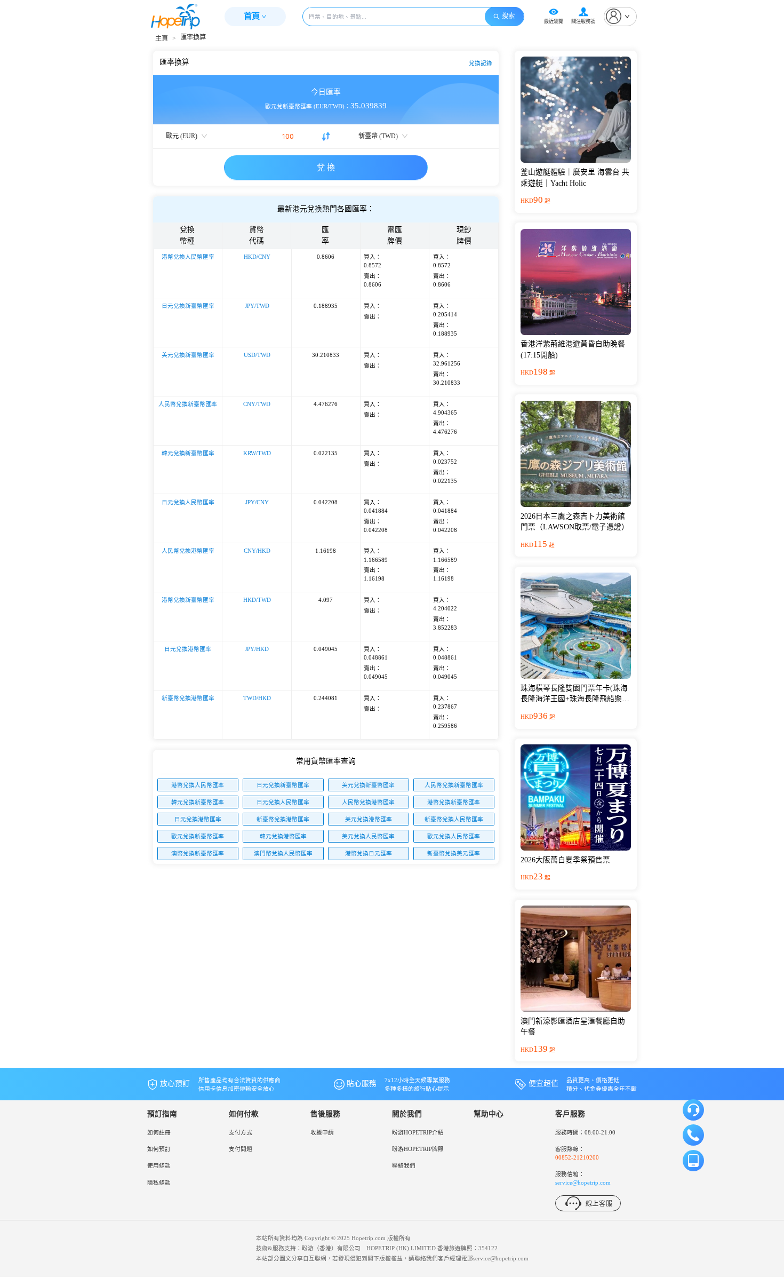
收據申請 (322, 1132)
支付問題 (240, 1149)
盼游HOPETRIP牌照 (418, 1149)
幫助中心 (488, 1114)
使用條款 (159, 1165)
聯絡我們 (403, 1165)
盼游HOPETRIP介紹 (418, 1132)
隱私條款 (159, 1182)
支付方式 (240, 1132)
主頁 (161, 38)
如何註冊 (159, 1132)
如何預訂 (159, 1149)
